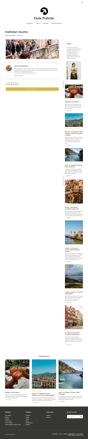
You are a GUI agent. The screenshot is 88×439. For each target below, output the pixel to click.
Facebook (48, 417)
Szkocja (27, 421)
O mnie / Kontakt (8, 422)
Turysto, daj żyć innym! (12, 84)
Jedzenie (7, 419)
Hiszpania (28, 424)
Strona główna (8, 415)
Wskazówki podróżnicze (70, 129)
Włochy (78, 128)
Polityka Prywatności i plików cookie (12, 424)
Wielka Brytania (75, 205)
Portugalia (28, 415)
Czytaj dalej (68, 110)
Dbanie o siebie (68, 99)
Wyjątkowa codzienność (56, 23)
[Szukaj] (82, 2)
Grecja (66, 163)
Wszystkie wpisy (19, 75)
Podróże (38, 23)
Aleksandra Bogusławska (10, 35)
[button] (44, 13)
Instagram (48, 415)
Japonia (27, 419)
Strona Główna (29, 23)
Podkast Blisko (8, 421)
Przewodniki (45, 23)
